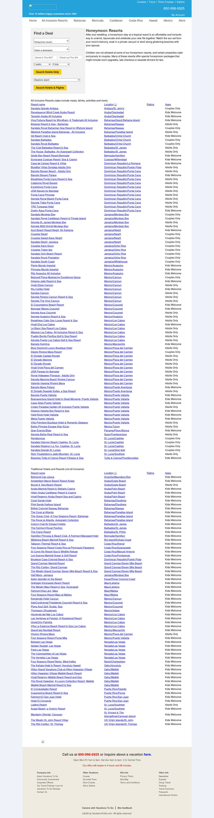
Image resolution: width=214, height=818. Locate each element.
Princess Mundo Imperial (44, 269)
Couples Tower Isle (41, 250)
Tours (152, 2)
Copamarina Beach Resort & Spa (49, 693)
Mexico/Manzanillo (114, 344)
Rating (150, 104)
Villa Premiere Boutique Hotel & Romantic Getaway (59, 422)
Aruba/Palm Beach (114, 488)
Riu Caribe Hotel (40, 289)
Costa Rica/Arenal (114, 543)
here (147, 754)
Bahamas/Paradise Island (118, 132)
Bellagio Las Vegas (41, 642)
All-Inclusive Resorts (55, 20)
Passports (163, 791)
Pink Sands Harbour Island (46, 504)
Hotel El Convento (41, 701)
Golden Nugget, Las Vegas (46, 646)
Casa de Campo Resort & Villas (48, 163)
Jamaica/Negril (112, 230)
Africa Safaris (89, 785)
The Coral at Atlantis (42, 512)
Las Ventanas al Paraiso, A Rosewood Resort (56, 618)
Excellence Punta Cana (44, 187)
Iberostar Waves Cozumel (45, 308)
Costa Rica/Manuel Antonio (119, 551)
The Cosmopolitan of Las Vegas (48, 653)
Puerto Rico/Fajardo (115, 689)
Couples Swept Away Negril (46, 238)
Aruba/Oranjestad (114, 112)
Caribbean (115, 20)
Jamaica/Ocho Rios (115, 246)
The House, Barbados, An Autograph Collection (57, 151)
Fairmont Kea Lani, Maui (44, 591)
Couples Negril (39, 234)
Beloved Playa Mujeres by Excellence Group (56, 277)
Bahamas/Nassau (114, 124)
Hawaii (152, 20)
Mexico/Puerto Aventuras (118, 387)
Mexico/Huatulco (113, 316)
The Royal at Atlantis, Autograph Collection (55, 520)
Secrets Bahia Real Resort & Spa (49, 434)
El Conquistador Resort (44, 689)
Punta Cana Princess (43, 195)
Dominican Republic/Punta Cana (122, 171)
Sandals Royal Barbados (45, 143)
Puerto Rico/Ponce (114, 693)
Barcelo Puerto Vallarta (44, 395)
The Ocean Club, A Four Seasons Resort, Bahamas (59, 516)
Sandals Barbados (41, 140)
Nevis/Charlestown (114, 661)
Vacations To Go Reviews (48, 788)
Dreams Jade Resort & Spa (46, 281)
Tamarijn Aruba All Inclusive (46, 116)
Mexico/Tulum (112, 426)
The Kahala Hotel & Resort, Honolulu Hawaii (56, 665)
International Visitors (168, 794)
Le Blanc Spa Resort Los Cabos (49, 328)
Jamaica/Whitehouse (116, 261)
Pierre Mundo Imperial (43, 265)
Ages (168, 104)
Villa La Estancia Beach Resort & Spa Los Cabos (58, 626)
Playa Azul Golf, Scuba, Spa (46, 606)
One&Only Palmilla (41, 622)
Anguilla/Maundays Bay (117, 477)
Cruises (141, 2)
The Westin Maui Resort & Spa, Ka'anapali (54, 587)
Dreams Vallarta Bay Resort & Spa (50, 411)
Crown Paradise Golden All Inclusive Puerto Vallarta (60, 407)
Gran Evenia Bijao (41, 430)
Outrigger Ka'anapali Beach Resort (50, 583)
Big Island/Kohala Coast (117, 540)
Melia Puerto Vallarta (42, 418)
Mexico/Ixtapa (112, 610)
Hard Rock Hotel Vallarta (44, 414)
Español (162, 779)
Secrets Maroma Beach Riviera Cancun (53, 379)
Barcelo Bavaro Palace (44, 175)
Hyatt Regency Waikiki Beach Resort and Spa (56, 677)
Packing (162, 785)
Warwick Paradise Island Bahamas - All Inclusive (58, 132)
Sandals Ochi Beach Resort (46, 253)
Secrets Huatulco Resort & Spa (48, 316)
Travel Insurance (166, 788)
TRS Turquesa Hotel (42, 206)
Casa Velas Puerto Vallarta (46, 403)
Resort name (38, 104)
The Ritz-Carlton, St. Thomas (47, 724)
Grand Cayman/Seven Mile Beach (123, 563)
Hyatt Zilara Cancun (42, 285)
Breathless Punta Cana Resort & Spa (51, 179)
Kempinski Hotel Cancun (45, 598)
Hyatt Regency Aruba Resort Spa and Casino (56, 496)
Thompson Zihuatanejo (44, 610)
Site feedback (124, 807)
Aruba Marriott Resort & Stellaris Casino (53, 488)
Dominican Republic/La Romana (122, 163)
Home (33, 20)
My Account (178, 15)
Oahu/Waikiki (111, 669)
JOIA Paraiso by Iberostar (45, 371)
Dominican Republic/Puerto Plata (122, 167)
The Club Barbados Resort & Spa (49, 147)
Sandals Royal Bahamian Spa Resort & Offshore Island (61, 128)
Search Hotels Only (47, 72)
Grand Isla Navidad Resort (45, 630)
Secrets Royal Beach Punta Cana (49, 198)
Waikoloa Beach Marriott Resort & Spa (52, 540)
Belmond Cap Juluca (42, 477)
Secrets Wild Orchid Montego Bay (49, 226)
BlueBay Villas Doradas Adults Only (51, 167)
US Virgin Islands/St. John (118, 720)
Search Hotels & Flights (50, 87)
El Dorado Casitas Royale (45, 356)
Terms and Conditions (130, 782)
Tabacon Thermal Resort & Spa (48, 543)
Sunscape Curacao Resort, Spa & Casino (54, 159)
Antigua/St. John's (114, 108)
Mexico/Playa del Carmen (118, 348)
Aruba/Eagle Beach (115, 481)
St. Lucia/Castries (114, 438)
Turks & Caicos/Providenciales (121, 458)
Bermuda (96, 20)
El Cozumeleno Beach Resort (47, 304)
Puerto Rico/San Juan (116, 697)
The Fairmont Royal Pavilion (47, 528)
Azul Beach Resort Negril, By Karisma (52, 230)
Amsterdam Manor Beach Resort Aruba (52, 481)
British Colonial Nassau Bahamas (49, 508)
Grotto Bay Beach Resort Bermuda (50, 155)
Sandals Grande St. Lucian (46, 450)
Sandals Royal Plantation (45, 257)
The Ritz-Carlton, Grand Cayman (49, 567)
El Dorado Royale (41, 363)
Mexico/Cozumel (113, 304)
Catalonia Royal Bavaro (44, 183)
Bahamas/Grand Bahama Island (122, 120)
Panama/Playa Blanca (116, 430)
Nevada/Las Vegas (114, 642)
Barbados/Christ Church (117, 136)
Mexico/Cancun (113, 277)
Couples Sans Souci (42, 246)
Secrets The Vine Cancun (45, 301)
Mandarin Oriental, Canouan (46, 714)
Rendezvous (38, 438)
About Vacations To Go (47, 776)
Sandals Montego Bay (43, 214)
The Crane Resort (41, 532)
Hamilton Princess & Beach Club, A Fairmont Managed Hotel (64, 536)
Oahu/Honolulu (112, 665)
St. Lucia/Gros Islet (114, 450)
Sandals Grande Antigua (44, 108)
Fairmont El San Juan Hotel (46, 697)
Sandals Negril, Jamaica (44, 242)
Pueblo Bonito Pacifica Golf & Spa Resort (54, 336)
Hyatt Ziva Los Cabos (43, 324)
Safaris (181, 2)
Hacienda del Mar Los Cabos (47, 614)
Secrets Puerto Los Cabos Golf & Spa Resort (56, 340)
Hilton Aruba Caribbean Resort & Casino (53, 492)
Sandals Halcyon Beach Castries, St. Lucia (55, 442)
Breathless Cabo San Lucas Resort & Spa (54, 320)
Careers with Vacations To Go (98, 807)
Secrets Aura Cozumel (43, 312)
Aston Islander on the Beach (46, 579)
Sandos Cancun (40, 293)
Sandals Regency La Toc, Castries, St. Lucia (55, 446)
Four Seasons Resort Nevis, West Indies (53, 661)
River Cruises (166, 2)
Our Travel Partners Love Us (50, 785)
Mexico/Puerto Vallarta (116, 395)
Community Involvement (48, 779)
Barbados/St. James (115, 147)
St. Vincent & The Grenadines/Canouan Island (120, 714)
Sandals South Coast (43, 261)
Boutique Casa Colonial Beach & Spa (52, 559)
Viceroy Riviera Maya (43, 634)
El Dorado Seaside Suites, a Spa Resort (53, 391)
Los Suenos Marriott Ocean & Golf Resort (54, 555)
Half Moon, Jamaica (42, 575)
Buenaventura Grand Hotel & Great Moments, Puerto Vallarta (64, 399)
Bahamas (79, 20)
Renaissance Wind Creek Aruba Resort (53, 112)
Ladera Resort (39, 704)
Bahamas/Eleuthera (115, 500)
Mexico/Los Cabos (114, 320)
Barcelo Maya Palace (43, 387)
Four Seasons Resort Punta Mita (49, 638)
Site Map (124, 779)
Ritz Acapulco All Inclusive (45, 273)
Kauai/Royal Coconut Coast (119, 579)
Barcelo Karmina (40, 344)
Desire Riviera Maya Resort (46, 352)
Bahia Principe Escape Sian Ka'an (50, 426)
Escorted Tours (90, 779)
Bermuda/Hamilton (114, 155)
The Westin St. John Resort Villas (49, 720)
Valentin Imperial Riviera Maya (48, 383)
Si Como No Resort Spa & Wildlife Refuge (54, 551)
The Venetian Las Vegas (44, 657)
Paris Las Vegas (40, 649)
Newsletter (163, 776)
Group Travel (164, 782)
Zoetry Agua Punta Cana (44, 210)
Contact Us (42, 791)
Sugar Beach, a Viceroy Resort (48, 708)
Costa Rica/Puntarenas (117, 555)
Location (109, 104)
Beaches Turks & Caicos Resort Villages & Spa (57, 458)
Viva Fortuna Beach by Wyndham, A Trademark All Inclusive (64, 120)
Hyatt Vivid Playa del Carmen (47, 367)
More (181, 20)
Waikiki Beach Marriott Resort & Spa (51, 685)
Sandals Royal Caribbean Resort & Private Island (58, 218)
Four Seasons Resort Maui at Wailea (51, 594)
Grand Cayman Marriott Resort (48, 563)
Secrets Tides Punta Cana (45, 202)
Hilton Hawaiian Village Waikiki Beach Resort (56, 673)
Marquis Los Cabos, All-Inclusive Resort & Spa (57, 332)
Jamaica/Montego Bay (116, 214)
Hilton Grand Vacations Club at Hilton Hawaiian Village (61, 669)
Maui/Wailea (111, 591)
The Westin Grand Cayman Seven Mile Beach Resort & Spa (64, 571)
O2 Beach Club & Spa (43, 136)
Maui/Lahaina (111, 583)
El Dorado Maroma (41, 359)
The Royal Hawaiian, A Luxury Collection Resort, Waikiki (62, 681)
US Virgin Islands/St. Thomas (120, 724)
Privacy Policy (126, 776)
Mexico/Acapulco (113, 265)
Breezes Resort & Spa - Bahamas (49, 124)
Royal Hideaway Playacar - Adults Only (53, 375)
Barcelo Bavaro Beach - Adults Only (51, 171)
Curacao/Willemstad (115, 159)
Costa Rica (135, 20)
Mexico (167, 20)
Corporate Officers (45, 782)
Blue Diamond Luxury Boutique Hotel (51, 348)
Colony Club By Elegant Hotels (48, 524)
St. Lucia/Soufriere (114, 454)
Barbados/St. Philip (115, 532)
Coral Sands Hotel (41, 500)
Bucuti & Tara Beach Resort (46, 485)
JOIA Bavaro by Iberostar (45, 191)
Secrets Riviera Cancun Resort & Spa (52, 297)
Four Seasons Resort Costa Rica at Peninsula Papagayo (62, 547)
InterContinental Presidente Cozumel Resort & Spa (59, 602)
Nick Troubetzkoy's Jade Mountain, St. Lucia (55, 454)
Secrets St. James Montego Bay (48, 222)
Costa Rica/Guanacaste (117, 547)
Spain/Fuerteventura (115, 434)
